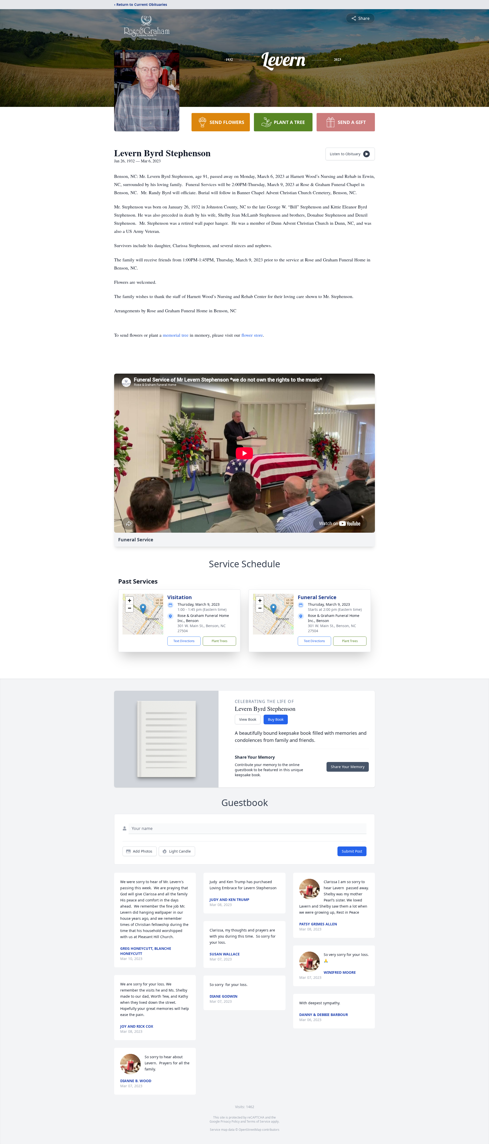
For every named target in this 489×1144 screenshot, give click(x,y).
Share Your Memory (347, 766)
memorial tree (175, 335)
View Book (247, 719)
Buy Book (275, 719)
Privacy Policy (230, 1121)
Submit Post (352, 851)
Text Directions (184, 641)
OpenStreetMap (250, 1129)
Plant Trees (219, 641)
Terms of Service (258, 1121)
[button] (143, 609)
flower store (252, 335)
